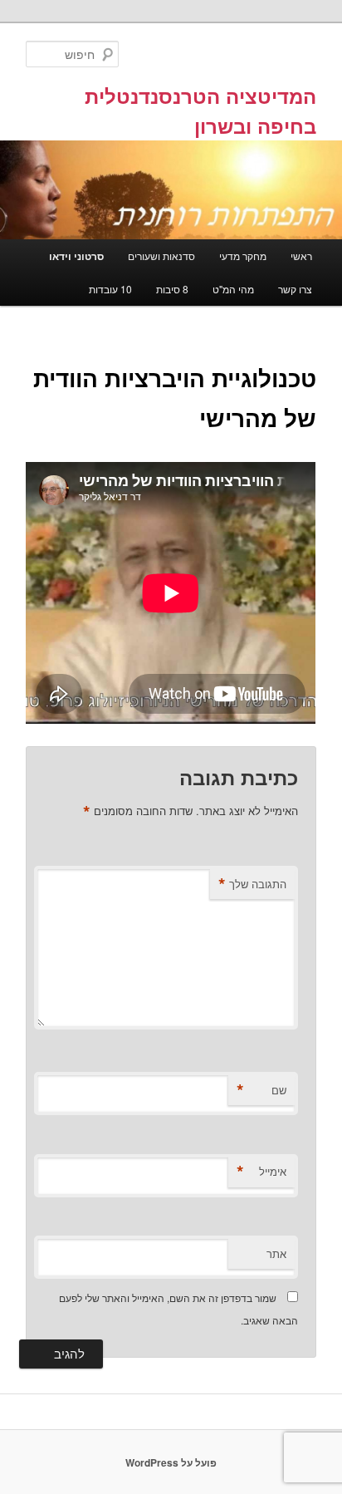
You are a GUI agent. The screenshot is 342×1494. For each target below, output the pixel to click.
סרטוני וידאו (76, 255)
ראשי (301, 255)
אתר (276, 1253)
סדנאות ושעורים (161, 255)
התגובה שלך (252, 884)
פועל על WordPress (171, 1462)
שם (261, 1090)
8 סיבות (172, 289)
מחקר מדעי (242, 255)
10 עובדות (110, 289)
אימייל (261, 1171)
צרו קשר (295, 289)
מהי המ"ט (233, 289)
